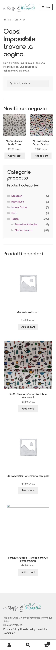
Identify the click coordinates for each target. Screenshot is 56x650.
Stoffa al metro (23, 230)
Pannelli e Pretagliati (26, 224)
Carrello (43, 642)
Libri (13, 213)
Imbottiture (17, 201)
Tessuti (15, 218)
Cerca (28, 645)
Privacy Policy (11, 629)
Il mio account (9, 645)
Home (10, 19)
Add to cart (14, 155)
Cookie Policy (28, 629)
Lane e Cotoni (19, 207)
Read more (28, 408)
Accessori (17, 195)
